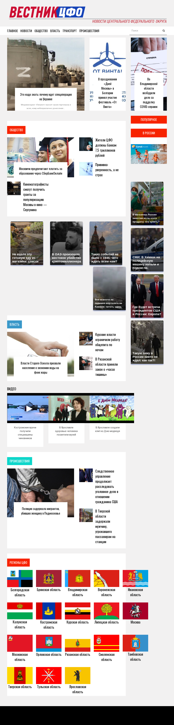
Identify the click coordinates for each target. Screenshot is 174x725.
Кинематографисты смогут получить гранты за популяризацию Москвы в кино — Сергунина (35, 197)
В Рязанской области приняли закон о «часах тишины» (106, 366)
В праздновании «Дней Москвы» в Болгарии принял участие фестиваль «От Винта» (107, 93)
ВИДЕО (11, 388)
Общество (41, 31)
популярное (149, 119)
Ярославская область (77, 689)
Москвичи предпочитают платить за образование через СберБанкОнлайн (40, 170)
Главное (12, 31)
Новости (26, 31)
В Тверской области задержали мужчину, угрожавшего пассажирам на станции (105, 526)
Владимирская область (77, 592)
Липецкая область (106, 622)
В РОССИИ (149, 133)
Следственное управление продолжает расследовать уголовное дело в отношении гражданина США (106, 486)
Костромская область (48, 624)
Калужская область (20, 624)
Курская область (78, 622)
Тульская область (49, 686)
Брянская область (49, 589)
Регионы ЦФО (18, 562)
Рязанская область (77, 654)
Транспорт (70, 31)
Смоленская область (107, 657)
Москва (135, 622)
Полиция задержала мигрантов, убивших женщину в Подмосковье (40, 510)
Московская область (20, 657)
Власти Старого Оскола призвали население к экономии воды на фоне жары (41, 367)
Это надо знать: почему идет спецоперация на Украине (46, 96)
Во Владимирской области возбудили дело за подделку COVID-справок (149, 93)
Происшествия (89, 31)
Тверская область (20, 686)
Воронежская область (106, 592)
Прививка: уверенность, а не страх (107, 169)
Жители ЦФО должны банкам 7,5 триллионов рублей (105, 147)
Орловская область (49, 654)
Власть (55, 31)
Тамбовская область (135, 657)
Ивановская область (135, 592)
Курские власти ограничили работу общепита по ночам (107, 342)
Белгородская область (20, 592)
